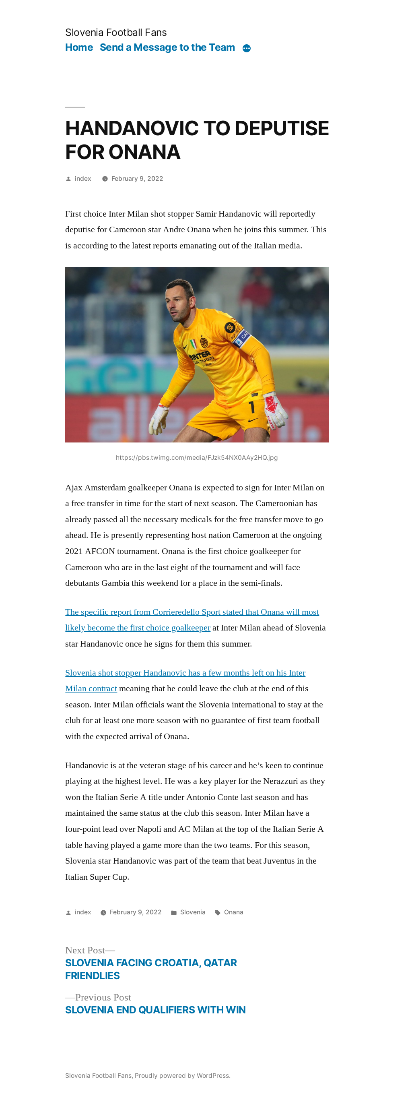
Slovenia (193, 912)
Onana (233, 912)
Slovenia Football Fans (116, 32)
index (83, 178)
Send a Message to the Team (167, 47)
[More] (246, 49)
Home (79, 47)
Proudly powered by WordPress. (183, 1075)
